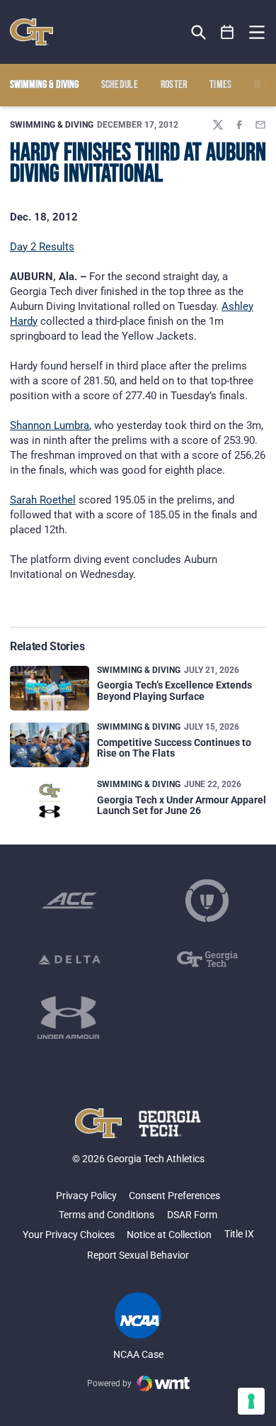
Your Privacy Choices (69, 1234)
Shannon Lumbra (49, 425)
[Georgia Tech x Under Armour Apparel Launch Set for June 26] (49, 802)
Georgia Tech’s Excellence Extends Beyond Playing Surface (174, 690)
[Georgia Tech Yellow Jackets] (31, 31)
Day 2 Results (42, 246)
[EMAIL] (260, 124)
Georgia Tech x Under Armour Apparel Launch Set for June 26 (181, 805)
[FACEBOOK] (239, 124)
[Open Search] (198, 32)
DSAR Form (192, 1214)
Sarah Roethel (43, 500)
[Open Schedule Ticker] (227, 32)
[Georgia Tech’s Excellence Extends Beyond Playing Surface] (49, 688)
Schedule (120, 85)
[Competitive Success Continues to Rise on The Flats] (49, 745)
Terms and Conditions (106, 1214)
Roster (174, 85)
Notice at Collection (169, 1234)
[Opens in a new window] (69, 900)
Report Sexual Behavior (138, 1255)
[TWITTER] (218, 124)
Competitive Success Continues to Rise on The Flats (174, 748)
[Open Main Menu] (257, 33)
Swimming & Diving (51, 125)
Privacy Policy (86, 1195)
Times (220, 85)
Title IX (239, 1234)
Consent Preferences (174, 1195)
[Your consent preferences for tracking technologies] (251, 1401)
